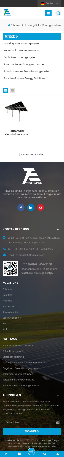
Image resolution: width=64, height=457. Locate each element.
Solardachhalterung (13, 357)
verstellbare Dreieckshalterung (18, 380)
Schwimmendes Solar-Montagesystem (27, 71)
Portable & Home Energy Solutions (24, 78)
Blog (5, 323)
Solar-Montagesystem (14, 351)
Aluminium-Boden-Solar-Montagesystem (25, 362)
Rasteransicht (5, 90)
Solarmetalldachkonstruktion (18, 374)
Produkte (7, 301)
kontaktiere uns (11, 312)
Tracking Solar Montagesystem (43, 25)
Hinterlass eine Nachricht (31, 451)
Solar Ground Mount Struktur (18, 345)
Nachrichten (9, 306)
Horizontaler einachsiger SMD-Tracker (16, 132)
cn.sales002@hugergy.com (30, 255)
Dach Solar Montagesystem (20, 57)
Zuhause (15, 25)
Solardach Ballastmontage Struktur (21, 385)
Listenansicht (12, 90)
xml (5, 329)
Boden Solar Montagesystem (21, 51)
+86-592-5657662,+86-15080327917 (33, 249)
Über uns (7, 295)
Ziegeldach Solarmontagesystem (20, 368)
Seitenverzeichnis (12, 318)
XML (54, 446)
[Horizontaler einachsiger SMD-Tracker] (16, 111)
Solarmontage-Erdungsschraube (24, 64)
